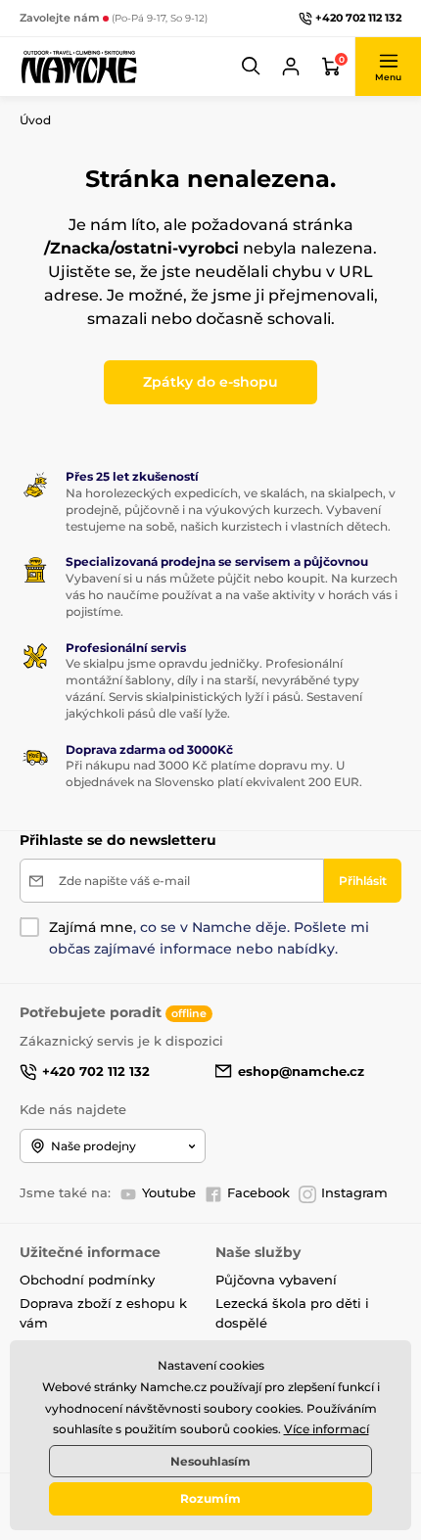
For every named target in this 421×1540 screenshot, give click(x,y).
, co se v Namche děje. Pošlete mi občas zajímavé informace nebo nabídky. (209, 937)
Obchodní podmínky (87, 1279)
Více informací (326, 1429)
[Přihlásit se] (290, 66)
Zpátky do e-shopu (210, 382)
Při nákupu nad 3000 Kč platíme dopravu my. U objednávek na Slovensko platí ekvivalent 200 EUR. (214, 773)
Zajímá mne (91, 927)
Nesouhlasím (210, 1461)
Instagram (354, 1192)
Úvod (35, 120)
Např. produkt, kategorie (146, 110)
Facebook (258, 1192)
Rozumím (210, 1498)
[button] (251, 66)
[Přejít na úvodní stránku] (78, 66)
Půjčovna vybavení (276, 1279)
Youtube (169, 1192)
